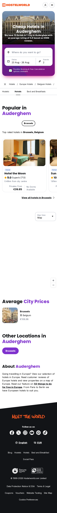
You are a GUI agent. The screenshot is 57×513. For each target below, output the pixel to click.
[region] (28, 250)
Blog (10, 452)
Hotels (26, 452)
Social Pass (28, 459)
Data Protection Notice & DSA (21, 486)
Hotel (8, 170)
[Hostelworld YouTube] (32, 432)
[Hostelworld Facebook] (12, 432)
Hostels (17, 452)
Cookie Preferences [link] (28, 499)
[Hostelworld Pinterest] (38, 432)
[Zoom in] (53, 280)
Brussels (10, 350)
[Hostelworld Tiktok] (45, 432)
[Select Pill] (45, 5)
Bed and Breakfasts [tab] (36, 91)
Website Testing (34, 493)
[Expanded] (5, 84)
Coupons (9, 493)
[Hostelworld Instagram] (25, 432)
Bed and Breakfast (40, 452)
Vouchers (19, 493)
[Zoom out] (53, 285)
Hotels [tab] (18, 91)
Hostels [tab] (5, 91)
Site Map (48, 493)
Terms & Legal (43, 486)
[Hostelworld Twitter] (18, 432)
